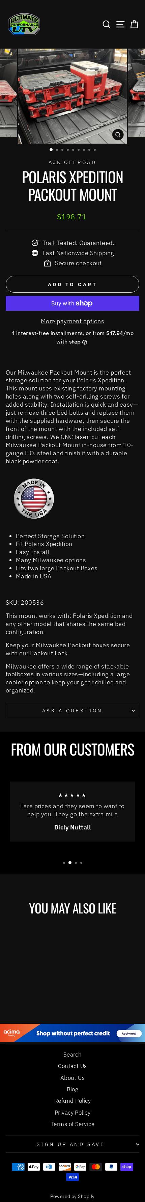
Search (72, 1054)
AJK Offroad (73, 162)
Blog (73, 1089)
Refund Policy (72, 1100)
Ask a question (72, 710)
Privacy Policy (72, 1112)
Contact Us (72, 1066)
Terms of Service (72, 1124)
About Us (72, 1078)
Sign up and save (71, 1144)
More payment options (72, 321)
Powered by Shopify (72, 1196)
